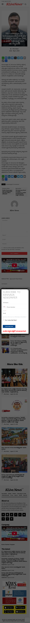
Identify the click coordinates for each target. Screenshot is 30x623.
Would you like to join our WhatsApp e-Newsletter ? (15, 317)
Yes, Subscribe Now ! (11, 320)
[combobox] (4, 307)
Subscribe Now (9, 326)
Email (4, 310)
